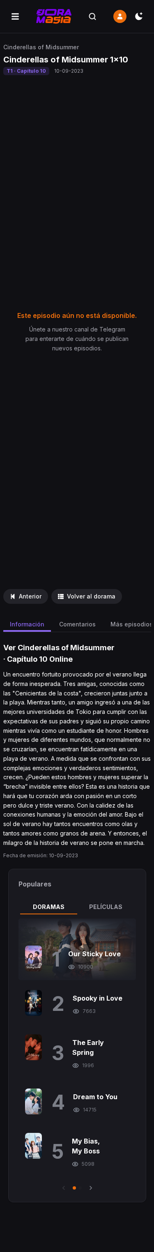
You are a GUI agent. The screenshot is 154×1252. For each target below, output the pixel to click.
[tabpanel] (77, 1055)
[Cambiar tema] (138, 16)
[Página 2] (80, 1188)
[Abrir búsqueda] (92, 16)
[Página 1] (74, 1188)
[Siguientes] (91, 1188)
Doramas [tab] (48, 906)
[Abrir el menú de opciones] (15, 16)
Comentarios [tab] (77, 624)
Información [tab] (27, 624)
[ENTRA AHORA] (119, 16)
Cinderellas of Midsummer (41, 47)
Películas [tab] (105, 906)
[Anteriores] (64, 1188)
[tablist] (77, 907)
